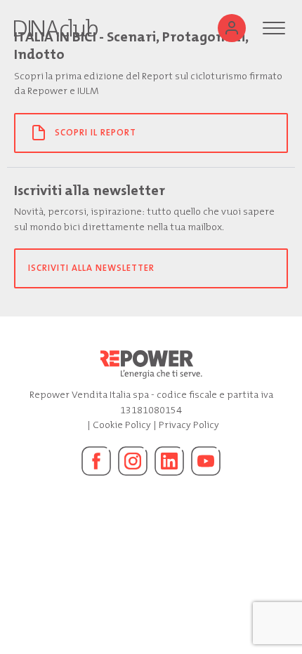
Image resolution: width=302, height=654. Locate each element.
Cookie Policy (122, 425)
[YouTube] (206, 461)
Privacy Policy (189, 425)
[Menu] (274, 28)
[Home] (56, 28)
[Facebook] (96, 461)
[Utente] (232, 28)
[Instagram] (132, 461)
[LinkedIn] (169, 461)
